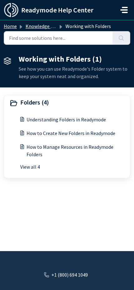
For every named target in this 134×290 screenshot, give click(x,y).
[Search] (121, 38)
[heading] (67, 103)
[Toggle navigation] (124, 10)
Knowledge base (43, 26)
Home (10, 26)
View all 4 (30, 167)
